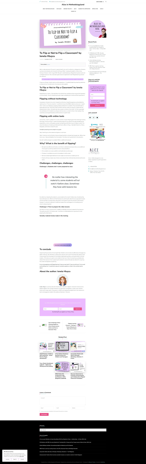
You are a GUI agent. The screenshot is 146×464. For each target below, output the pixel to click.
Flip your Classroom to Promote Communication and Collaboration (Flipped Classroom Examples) (78, 376)
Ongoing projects (67, 8)
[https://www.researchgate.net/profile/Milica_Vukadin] (97, 117)
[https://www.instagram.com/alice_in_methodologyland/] (93, 117)
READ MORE (21, 456)
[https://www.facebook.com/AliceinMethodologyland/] (90, 117)
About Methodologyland (48, 8)
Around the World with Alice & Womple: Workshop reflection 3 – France (77, 356)
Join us (101, 8)
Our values (59, 8)
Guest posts (53, 50)
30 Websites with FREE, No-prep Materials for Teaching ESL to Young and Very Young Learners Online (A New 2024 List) (97, 55)
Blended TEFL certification (84, 8)
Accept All (22, 459)
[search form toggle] (105, 1)
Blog (75, 8)
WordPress (103, 462)
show (48, 64)
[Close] (26, 450)
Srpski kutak (95, 8)
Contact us (73, 11)
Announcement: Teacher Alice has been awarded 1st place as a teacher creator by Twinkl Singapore (61, 454)
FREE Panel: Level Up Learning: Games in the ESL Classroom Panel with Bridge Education (97, 67)
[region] (14, 456)
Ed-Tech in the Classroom (45, 50)
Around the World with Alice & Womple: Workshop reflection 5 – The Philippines (97, 73)
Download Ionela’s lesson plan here (62, 245)
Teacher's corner (59, 50)
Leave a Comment (58, 59)
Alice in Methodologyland (73, 4)
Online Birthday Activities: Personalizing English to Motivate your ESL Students (96, 61)
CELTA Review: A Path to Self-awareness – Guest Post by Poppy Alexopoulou (46, 356)
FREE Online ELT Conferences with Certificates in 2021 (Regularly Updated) (60, 376)
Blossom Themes (92, 462)
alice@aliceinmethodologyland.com (98, 168)
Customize (7, 459)
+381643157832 (93, 166)
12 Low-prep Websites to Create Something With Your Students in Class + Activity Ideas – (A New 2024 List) (97, 48)
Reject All (14, 459)
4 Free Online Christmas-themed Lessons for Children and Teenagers (62, 355)
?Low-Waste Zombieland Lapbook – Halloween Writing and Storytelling (46, 365)
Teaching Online (67, 50)
